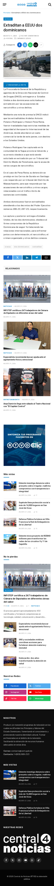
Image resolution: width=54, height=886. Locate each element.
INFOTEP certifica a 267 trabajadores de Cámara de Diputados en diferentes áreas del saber (26, 598)
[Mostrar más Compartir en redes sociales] (41, 44)
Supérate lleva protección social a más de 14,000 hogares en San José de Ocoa (34, 505)
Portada (6, 13)
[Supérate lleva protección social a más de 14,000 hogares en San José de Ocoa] (10, 505)
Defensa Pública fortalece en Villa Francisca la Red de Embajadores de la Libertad (34, 522)
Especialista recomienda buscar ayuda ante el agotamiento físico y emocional (34, 626)
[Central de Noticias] (27, 4)
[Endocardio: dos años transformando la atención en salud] (10, 661)
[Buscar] (49, 4)
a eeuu (8, 247)
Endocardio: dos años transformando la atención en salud (32, 661)
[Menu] (4, 4)
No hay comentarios (30, 36)
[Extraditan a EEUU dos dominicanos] (27, 76)
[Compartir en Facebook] (19, 44)
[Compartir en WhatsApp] (30, 44)
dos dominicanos (21, 247)
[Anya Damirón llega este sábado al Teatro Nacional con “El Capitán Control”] (27, 382)
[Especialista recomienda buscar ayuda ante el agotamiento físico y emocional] (27, 335)
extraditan (37, 247)
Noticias (8, 19)
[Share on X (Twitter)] (25, 44)
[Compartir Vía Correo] (35, 44)
